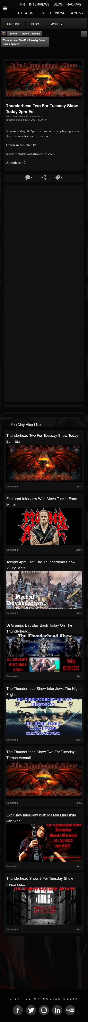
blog (35, 24)
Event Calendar (31, 33)
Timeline (13, 24)
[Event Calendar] (84, 33)
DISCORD (25, 12)
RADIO (72, 4)
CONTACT (77, 12)
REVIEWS (57, 12)
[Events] (5, 53)
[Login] (79, 4)
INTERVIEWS (39, 4)
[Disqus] (44, 241)
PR (22, 4)
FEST (41, 12)
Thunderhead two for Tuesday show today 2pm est (24, 42)
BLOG (58, 4)
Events (13, 33)
